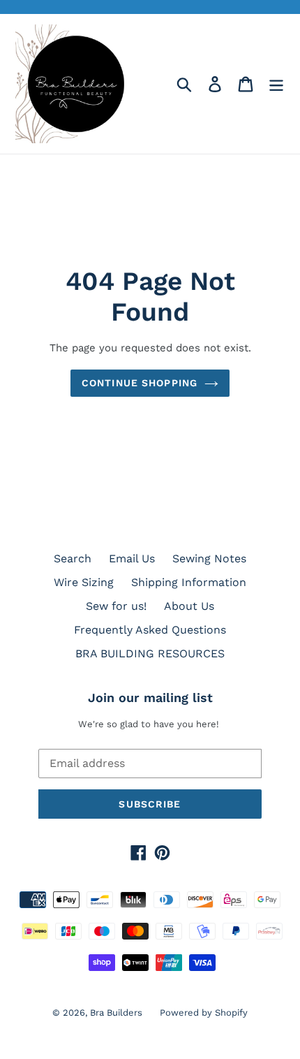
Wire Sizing (84, 582)
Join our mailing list (150, 697)
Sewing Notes (209, 558)
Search (72, 558)
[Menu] (276, 84)
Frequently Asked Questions (150, 629)
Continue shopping (139, 382)
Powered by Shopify (204, 1012)
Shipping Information (188, 582)
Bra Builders (116, 1012)
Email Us (132, 558)
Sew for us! (116, 606)
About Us (189, 606)
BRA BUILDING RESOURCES (150, 653)
